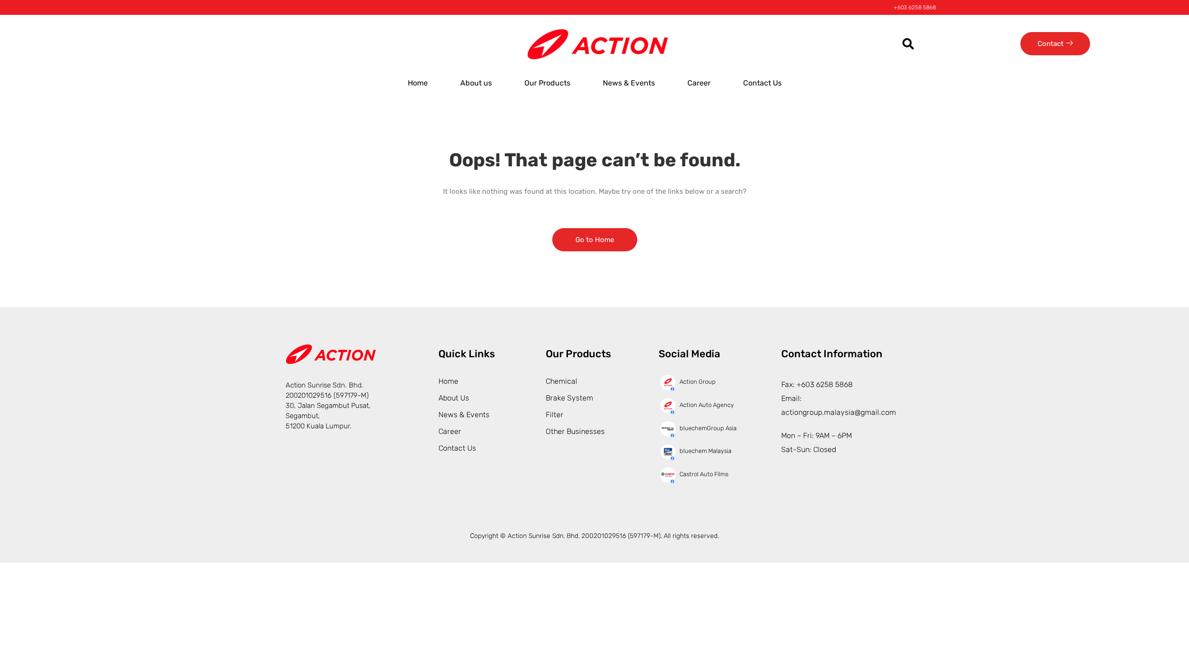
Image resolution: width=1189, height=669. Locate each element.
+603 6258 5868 (915, 7)
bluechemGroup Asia (708, 428)
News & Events (629, 83)
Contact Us (762, 83)
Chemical (561, 381)
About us (476, 83)
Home (418, 83)
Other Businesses (575, 431)
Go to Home (594, 240)
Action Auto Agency (706, 404)
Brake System (569, 398)
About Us (453, 398)
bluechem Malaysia (705, 450)
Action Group (697, 381)
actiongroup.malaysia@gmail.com (838, 412)
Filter (554, 414)
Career (699, 83)
